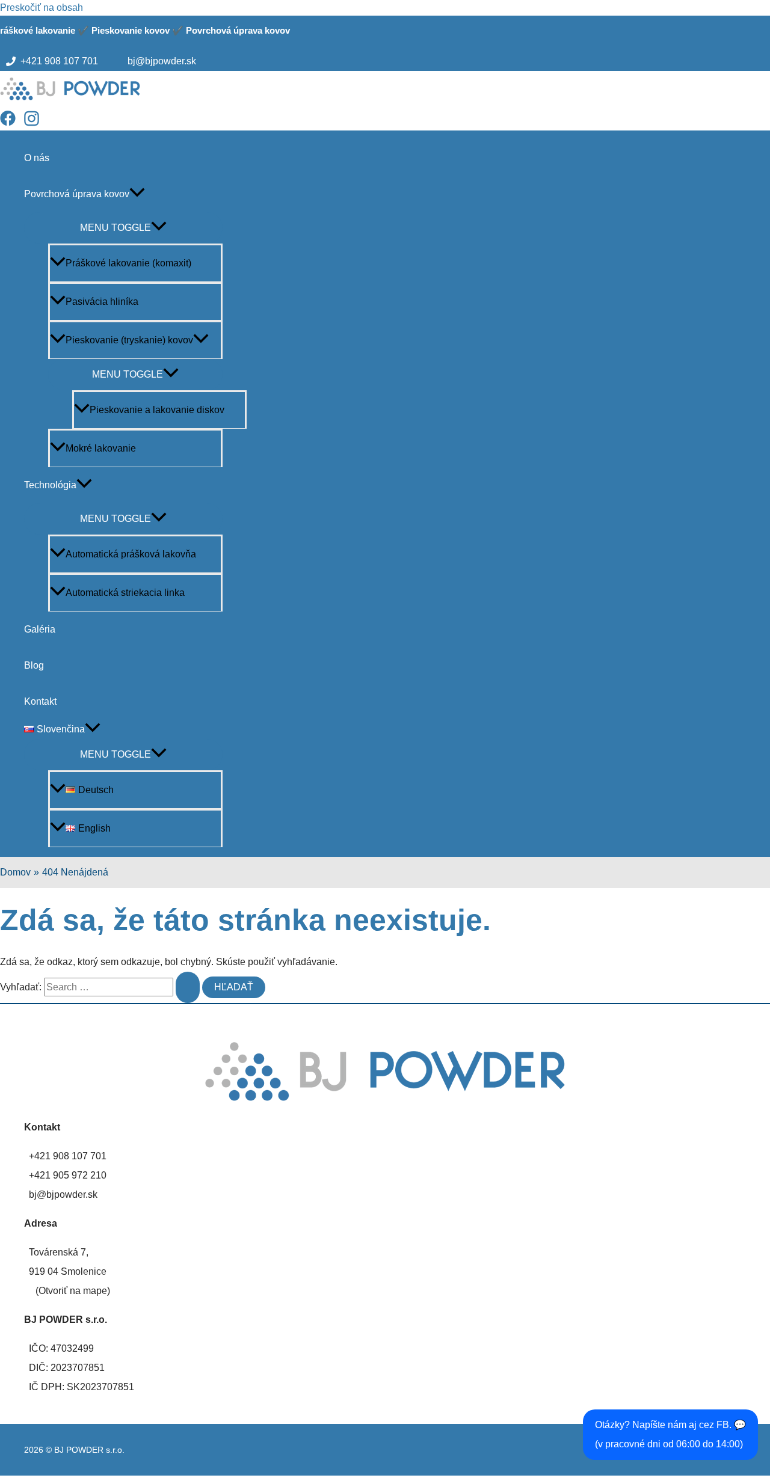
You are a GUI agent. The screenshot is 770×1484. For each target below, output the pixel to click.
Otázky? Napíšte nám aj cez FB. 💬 (670, 1434)
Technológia (50, 485)
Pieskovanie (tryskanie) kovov (129, 340)
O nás (36, 158)
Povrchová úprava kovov (238, 30)
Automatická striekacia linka (125, 592)
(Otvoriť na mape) (72, 1291)
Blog (34, 665)
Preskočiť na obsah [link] (41, 7)
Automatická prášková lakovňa (131, 554)
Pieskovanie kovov (130, 30)
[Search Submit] (188, 987)
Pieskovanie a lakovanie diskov (157, 410)
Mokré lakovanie (101, 448)
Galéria (39, 629)
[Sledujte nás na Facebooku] (11, 123)
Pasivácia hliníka (102, 301)
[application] (137, 194)
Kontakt (40, 701)
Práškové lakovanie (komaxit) (128, 263)
